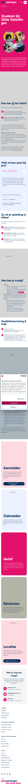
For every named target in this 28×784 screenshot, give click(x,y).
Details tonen (20, 398)
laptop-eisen (21, 292)
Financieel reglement (5, 767)
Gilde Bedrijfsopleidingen (6, 724)
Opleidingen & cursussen (6, 727)
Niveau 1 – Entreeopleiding (10, 170)
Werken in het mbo (5, 746)
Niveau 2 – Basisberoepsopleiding (11, 194)
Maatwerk (3, 731)
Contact (2, 753)
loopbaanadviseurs (17, 149)
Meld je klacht (4, 755)
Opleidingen (3, 710)
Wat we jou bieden (5, 743)
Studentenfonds (10, 337)
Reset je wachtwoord (5, 764)
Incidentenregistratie (5, 757)
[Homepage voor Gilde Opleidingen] (9, 2)
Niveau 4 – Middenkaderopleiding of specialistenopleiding (12, 204)
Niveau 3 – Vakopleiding (9, 199)
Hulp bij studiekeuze (5, 715)
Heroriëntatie (4, 717)
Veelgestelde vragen (5, 762)
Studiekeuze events (5, 712)
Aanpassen (13, 407)
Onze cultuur (3, 741)
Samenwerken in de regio (6, 729)
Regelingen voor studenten (6, 760)
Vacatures (3, 739)
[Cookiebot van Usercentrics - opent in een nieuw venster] (20, 376)
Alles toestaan (14, 403)
